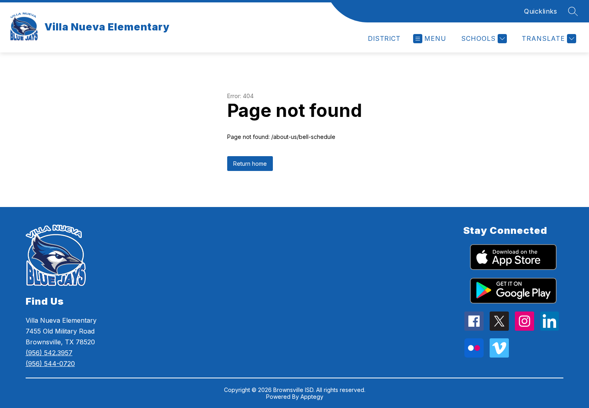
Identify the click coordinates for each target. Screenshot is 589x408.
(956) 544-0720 (50, 364)
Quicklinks (540, 11)
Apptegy (312, 396)
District (384, 38)
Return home (250, 163)
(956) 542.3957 (49, 353)
